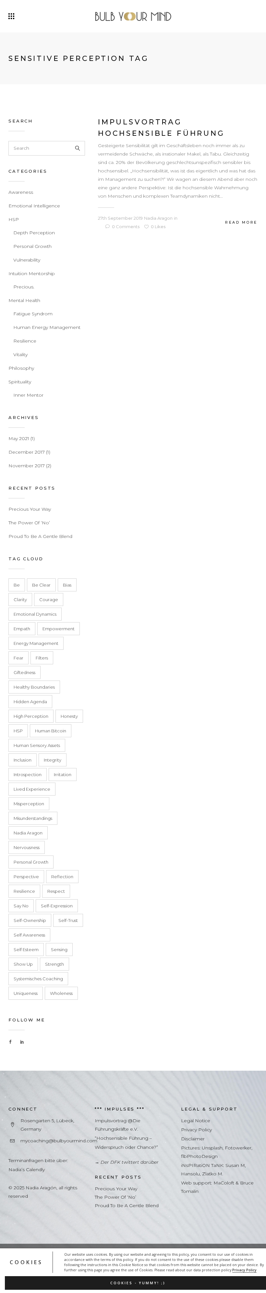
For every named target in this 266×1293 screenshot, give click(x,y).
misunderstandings (33, 818)
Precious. (23, 287)
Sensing (59, 949)
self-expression (57, 905)
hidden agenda (30, 701)
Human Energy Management (46, 327)
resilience (24, 891)
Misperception (29, 803)
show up (23, 964)
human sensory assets (37, 745)
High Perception (31, 716)
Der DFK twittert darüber (130, 1162)
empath (22, 628)
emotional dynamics (35, 614)
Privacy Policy (244, 1270)
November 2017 (26, 466)
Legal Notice (195, 1121)
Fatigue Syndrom (33, 314)
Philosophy (21, 368)
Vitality (20, 354)
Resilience (24, 341)
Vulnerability (26, 260)
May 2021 (18, 438)
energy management (36, 643)
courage (48, 599)
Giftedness (24, 672)
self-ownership (30, 920)
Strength (54, 964)
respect (56, 891)
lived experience (32, 789)
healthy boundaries (34, 687)
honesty (69, 716)
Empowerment (58, 628)
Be (17, 585)
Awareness (20, 192)
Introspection (28, 774)
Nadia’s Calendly (26, 1169)
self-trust (68, 920)
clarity (20, 599)
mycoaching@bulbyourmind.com (58, 1141)
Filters (42, 657)
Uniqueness (26, 993)
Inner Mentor (28, 395)
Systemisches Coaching (38, 978)
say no (21, 905)
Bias (67, 585)
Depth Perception (34, 233)
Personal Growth (32, 246)
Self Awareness (29, 935)
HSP (13, 219)
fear (18, 657)
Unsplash (212, 1148)
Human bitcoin (50, 730)
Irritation (62, 774)
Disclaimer (193, 1139)
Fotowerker (238, 1148)
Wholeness (61, 993)
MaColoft (223, 1183)
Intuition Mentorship (31, 273)
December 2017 (26, 452)
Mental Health (24, 300)
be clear (41, 585)
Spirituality (19, 382)
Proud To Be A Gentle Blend (40, 536)
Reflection (62, 876)
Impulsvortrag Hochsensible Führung (161, 128)
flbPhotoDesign (199, 1156)
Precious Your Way (29, 509)
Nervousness (27, 847)
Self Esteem (26, 949)
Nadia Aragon (28, 832)
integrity (52, 760)
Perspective (26, 876)
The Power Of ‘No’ (29, 523)
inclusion (22, 760)
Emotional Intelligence (34, 206)
